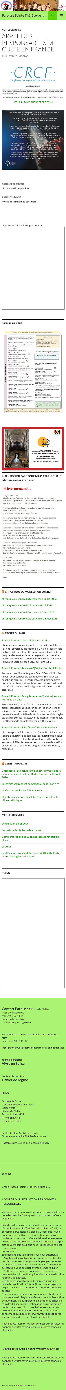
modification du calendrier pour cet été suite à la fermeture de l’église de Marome (31, 855)
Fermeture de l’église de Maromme (21, 830)
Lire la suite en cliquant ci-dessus (33, 101)
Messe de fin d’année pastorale (19, 199)
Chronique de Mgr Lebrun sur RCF (28, 591)
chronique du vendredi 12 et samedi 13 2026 (27, 605)
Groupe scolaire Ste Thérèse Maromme (24, 1136)
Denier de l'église (11, 1111)
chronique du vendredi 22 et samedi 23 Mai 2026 (29, 618)
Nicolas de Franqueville (15, 186)
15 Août (6, 846)
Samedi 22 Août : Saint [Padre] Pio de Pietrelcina (29, 727)
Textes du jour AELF (13, 1114)
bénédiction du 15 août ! (16, 823)
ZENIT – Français (16, 763)
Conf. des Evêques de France (18, 1104)
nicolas (23, 56)
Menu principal (61, 15)
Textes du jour (15, 633)
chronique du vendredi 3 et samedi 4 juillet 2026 (29, 598)
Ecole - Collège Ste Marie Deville (20, 1132)
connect (6, 1173)
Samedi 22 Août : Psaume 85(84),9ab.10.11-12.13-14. (32, 668)
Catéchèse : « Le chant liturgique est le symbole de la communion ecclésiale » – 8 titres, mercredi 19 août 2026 (31, 774)
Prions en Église (11, 1117)
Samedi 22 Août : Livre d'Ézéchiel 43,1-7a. (25, 640)
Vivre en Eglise (13, 1063)
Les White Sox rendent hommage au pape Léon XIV (30, 783)
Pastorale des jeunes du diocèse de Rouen (25, 1142)
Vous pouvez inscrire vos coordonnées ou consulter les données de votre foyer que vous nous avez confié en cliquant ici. (33, 1215)
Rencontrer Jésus (11, 1120)
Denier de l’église (15, 1080)
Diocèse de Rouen (12, 1101)
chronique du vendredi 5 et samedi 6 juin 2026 (28, 611)
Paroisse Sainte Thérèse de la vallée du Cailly (25, 15)
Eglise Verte (8, 1107)
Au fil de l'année (11, 29)
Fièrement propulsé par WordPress (19, 1385)
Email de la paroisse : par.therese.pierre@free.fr (16, 1021)
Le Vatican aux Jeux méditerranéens (22, 790)
